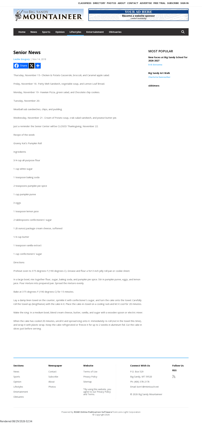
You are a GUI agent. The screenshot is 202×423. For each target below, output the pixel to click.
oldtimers (153, 85)
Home (21, 31)
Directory (99, 3)
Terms (91, 394)
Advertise (146, 3)
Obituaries (115, 31)
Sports (46, 31)
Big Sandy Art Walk (159, 73)
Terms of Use (90, 371)
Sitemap (87, 381)
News (33, 31)
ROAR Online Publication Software (93, 412)
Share (23, 65)
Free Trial (159, 3)
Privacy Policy (90, 376)
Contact (132, 3)
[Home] (48, 21)
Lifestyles (75, 31)
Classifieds (84, 3)
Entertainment (95, 31)
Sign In (184, 3)
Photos (111, 3)
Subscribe (173, 3)
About (122, 3)
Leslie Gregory (21, 59)
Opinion (60, 31)
